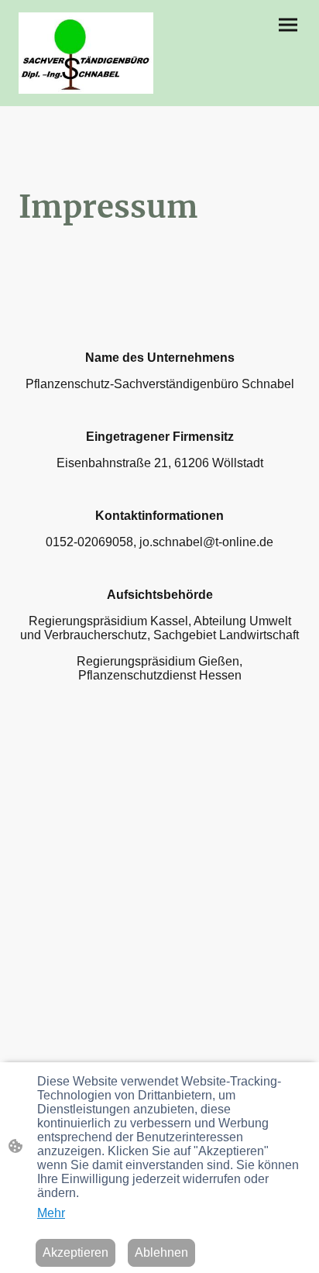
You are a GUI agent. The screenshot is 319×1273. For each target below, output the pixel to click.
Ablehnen (161, 1252)
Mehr (51, 1213)
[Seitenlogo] (86, 53)
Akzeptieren (75, 1252)
